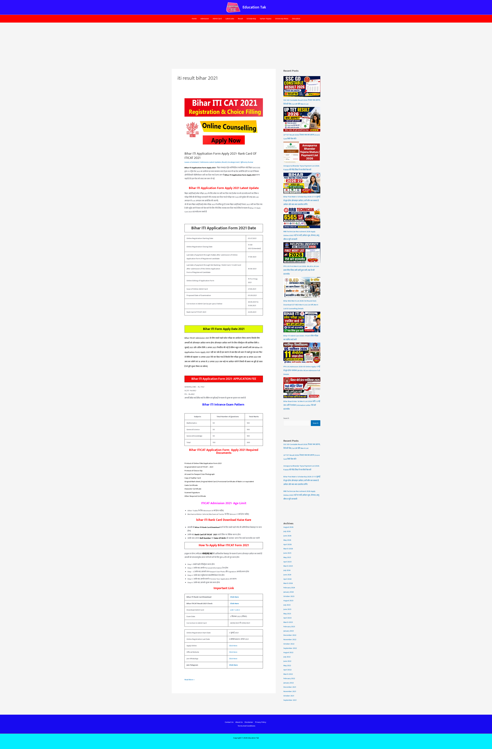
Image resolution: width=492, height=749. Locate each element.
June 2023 (287, 609)
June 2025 (287, 553)
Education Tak (254, 7)
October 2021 (288, 695)
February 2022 (289, 678)
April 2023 (287, 617)
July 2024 (286, 570)
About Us (239, 722)
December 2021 (289, 687)
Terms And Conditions (246, 725)
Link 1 (232, 610)
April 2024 (287, 579)
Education (296, 18)
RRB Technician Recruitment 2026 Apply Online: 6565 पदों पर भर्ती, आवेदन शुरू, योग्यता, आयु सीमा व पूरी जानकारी (301, 495)
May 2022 (287, 665)
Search (286, 418)
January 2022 (288, 682)
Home (194, 18)
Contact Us (229, 722)
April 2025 (287, 561)
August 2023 (288, 600)
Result (240, 18)
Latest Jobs (229, 18)
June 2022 (287, 661)
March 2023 (288, 622)
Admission (205, 18)
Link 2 (237, 610)
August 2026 (288, 527)
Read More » (189, 679)
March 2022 (288, 674)
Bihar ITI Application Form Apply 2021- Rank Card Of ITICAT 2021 (220, 156)
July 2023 (286, 605)
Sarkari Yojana (265, 18)
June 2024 (287, 574)
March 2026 (288, 548)
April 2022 (287, 669)
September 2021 (289, 700)
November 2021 (289, 691)
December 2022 (289, 635)
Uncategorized (233, 162)
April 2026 (287, 544)
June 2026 (287, 535)
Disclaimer (249, 722)
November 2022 (289, 639)
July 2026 (287, 531)
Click (231, 645)
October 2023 (288, 596)
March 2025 (288, 566)
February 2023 (289, 626)
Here (235, 645)
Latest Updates (215, 162)
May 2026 (287, 540)
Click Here (234, 603)
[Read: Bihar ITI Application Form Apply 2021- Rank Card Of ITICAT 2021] (223, 123)
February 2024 (289, 587)
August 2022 (288, 652)
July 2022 (286, 656)
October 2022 (288, 643)
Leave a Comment (191, 162)
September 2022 (290, 648)
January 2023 (288, 631)
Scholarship (251, 18)
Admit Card (217, 18)
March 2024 (288, 583)
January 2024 (288, 592)
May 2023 (287, 613)
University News (281, 18)
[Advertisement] (246, 42)
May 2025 (287, 557)
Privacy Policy (260, 722)
